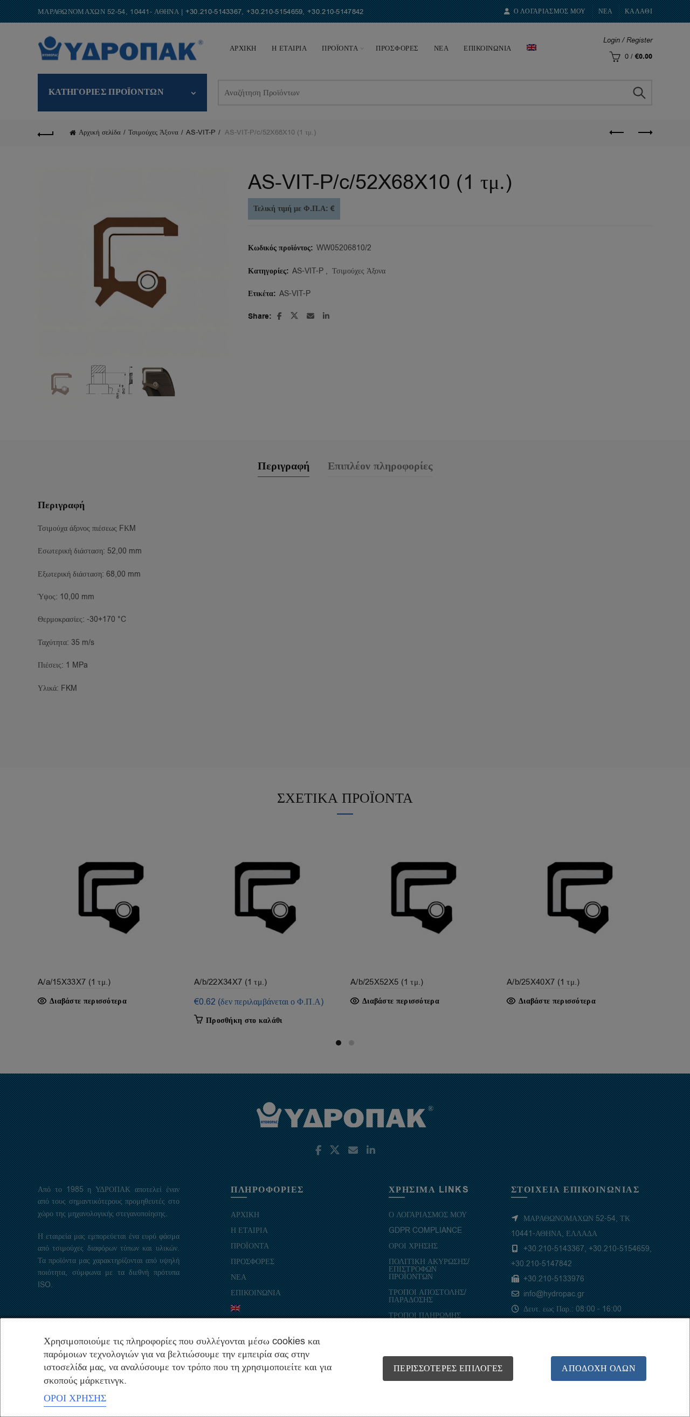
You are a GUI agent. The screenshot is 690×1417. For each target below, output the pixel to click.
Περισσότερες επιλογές (448, 1368)
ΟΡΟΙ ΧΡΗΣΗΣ (75, 1398)
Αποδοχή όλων (599, 1368)
